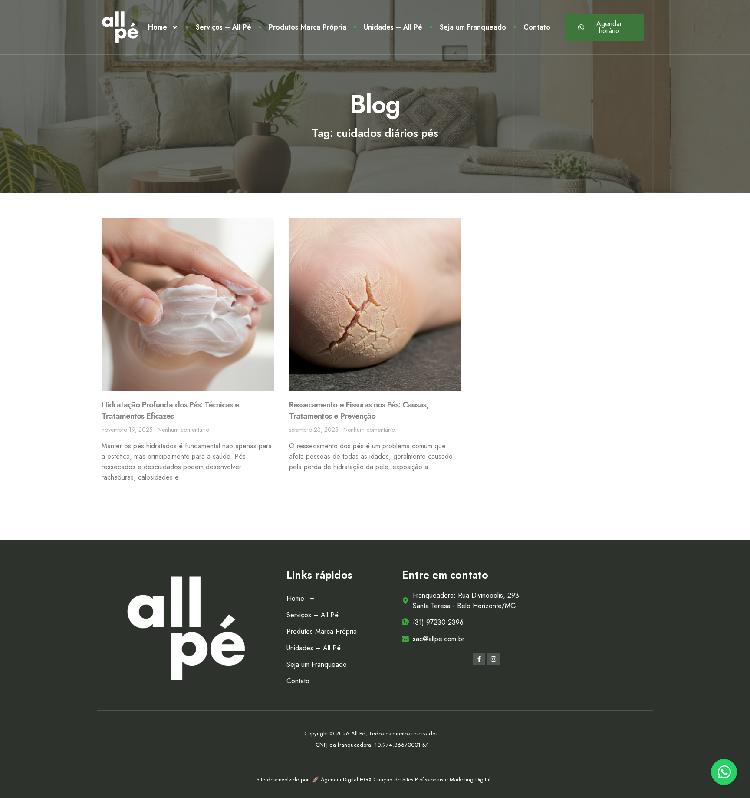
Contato (536, 27)
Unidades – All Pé (393, 27)
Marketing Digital (470, 779)
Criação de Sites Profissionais (409, 779)
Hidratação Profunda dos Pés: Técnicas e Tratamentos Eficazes (170, 410)
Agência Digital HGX (347, 779)
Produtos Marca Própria (307, 27)
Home (157, 27)
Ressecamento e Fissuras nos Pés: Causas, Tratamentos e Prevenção (358, 410)
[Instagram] (493, 659)
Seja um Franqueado (473, 27)
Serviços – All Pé (223, 27)
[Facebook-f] (479, 659)
